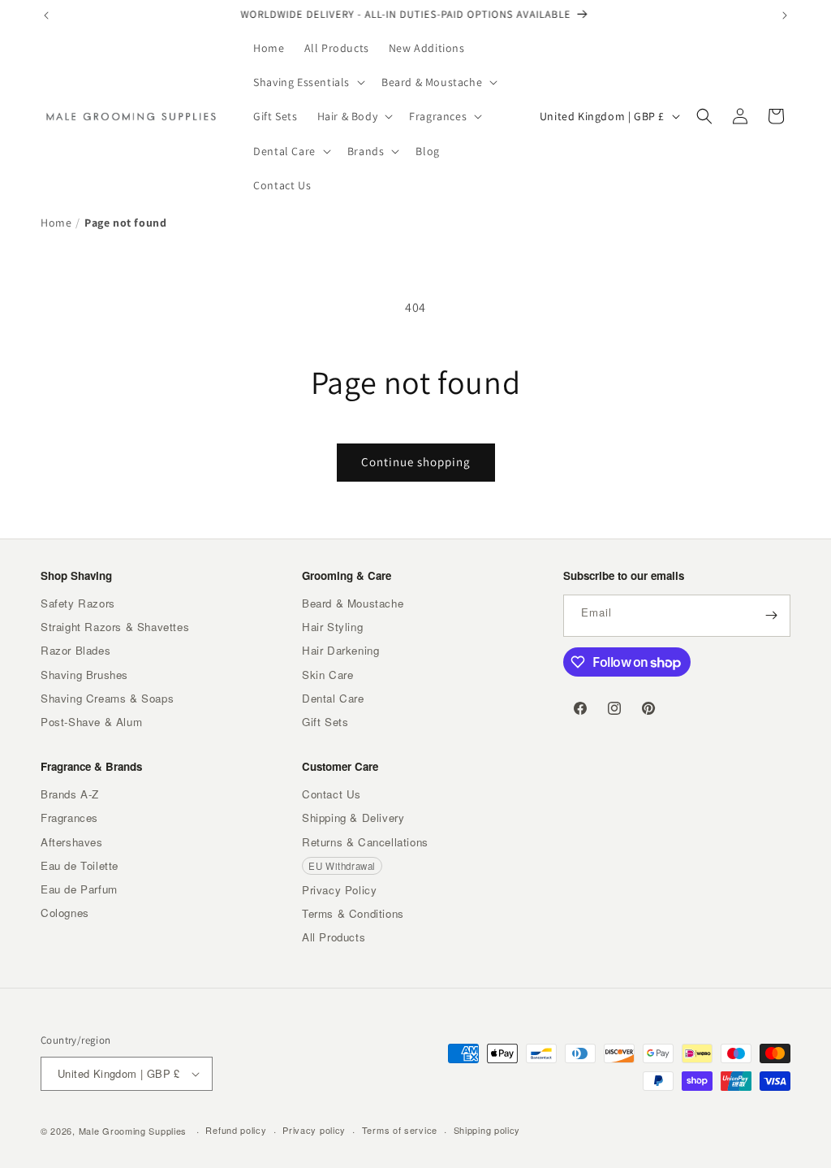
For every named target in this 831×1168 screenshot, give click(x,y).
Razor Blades (75, 650)
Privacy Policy (339, 890)
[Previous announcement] (46, 15)
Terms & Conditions (353, 913)
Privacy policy (314, 1129)
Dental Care (333, 698)
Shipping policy (487, 1129)
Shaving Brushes (84, 674)
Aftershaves (72, 842)
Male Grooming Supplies (133, 1130)
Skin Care (327, 674)
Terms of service (399, 1129)
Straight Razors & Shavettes (115, 626)
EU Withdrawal (342, 865)
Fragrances (69, 817)
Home (56, 222)
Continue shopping (416, 461)
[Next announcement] (785, 15)
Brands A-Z (70, 794)
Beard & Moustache (352, 603)
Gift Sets (325, 721)
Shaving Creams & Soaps (107, 698)
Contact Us (331, 794)
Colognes (65, 912)
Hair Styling (332, 626)
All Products (333, 937)
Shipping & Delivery (353, 817)
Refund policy (235, 1129)
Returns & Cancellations (365, 842)
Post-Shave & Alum (91, 721)
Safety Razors (78, 603)
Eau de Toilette (79, 865)
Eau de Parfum (79, 889)
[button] (307, 82)
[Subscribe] (771, 615)
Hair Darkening (340, 650)
